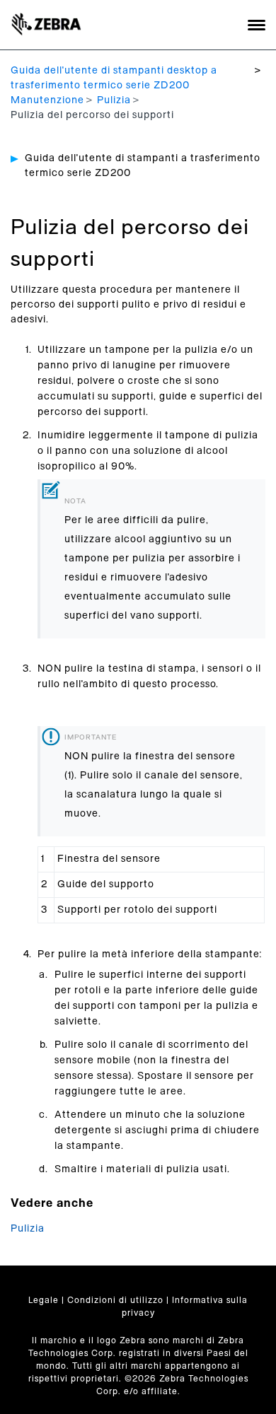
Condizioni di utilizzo (115, 1300)
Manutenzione (47, 100)
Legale (43, 1300)
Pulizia (114, 100)
